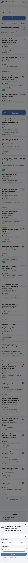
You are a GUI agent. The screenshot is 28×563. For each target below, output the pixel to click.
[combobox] (13, 536)
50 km (22, 542)
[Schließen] (26, 525)
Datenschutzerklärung (5, 558)
